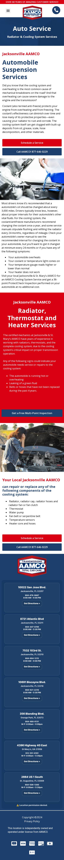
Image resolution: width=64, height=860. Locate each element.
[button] (8, 10)
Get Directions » (32, 603)
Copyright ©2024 (32, 817)
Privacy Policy (32, 821)
